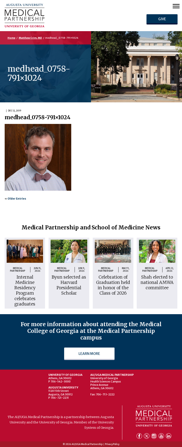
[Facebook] (139, 436)
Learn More (89, 354)
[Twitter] (147, 436)
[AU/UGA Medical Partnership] (52, 15)
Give (162, 19)
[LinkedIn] (168, 436)
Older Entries (17, 198)
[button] (176, 6)
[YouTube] (161, 436)
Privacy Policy (112, 444)
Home (11, 37)
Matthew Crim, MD (30, 37)
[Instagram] (154, 436)
